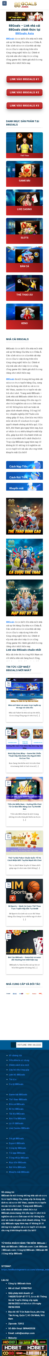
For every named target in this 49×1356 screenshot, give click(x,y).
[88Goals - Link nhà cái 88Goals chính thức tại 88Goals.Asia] (25, 5)
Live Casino (24, 209)
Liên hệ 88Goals (17, 1074)
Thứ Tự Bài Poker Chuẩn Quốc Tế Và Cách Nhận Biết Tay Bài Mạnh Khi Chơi (24, 859)
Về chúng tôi (15, 1055)
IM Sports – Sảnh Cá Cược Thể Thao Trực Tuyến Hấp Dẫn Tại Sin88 (24, 907)
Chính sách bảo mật (19, 1065)
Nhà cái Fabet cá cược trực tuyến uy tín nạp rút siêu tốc (24, 706)
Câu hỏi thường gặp (19, 1069)
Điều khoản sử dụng (19, 1060)
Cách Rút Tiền (18, 477)
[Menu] (4, 3)
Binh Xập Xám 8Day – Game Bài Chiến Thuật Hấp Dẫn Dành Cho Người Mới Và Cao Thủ (24, 755)
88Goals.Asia (24, 33)
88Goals (10, 379)
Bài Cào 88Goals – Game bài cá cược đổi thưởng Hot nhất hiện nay (24, 958)
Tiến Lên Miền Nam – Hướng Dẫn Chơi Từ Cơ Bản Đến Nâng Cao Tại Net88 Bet (25, 806)
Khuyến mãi (16, 488)
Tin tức (12, 1079)
